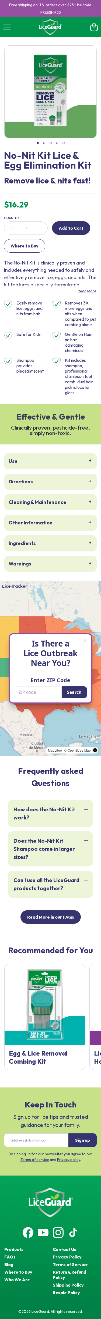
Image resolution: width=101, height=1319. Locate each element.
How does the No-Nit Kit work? (44, 813)
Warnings (20, 564)
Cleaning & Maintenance (37, 502)
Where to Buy (25, 246)
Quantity (12, 218)
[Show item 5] (63, 143)
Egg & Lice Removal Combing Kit (38, 1057)
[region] (50, 91)
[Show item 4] (57, 143)
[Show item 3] (50, 143)
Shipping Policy (68, 1285)
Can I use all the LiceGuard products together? (46, 884)
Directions (21, 481)
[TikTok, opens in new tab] (73, 1232)
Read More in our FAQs (50, 917)
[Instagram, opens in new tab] (58, 1232)
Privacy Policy (67, 1257)
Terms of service (34, 1159)
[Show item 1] (37, 143)
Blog (8, 1264)
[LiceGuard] (50, 27)
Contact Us (64, 1249)
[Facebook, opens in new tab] (28, 1232)
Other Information (31, 523)
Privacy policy (68, 1159)
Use (13, 461)
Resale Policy (66, 1292)
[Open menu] (7, 27)
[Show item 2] (44, 143)
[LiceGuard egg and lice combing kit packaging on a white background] (45, 1004)
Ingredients (22, 543)
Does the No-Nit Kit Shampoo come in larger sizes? (44, 848)
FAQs (10, 1257)
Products (13, 1249)
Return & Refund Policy (69, 1274)
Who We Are (17, 1279)
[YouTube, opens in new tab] (43, 1232)
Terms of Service (70, 1264)
